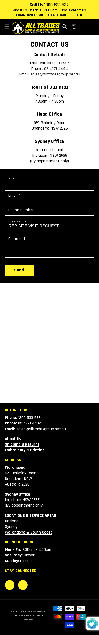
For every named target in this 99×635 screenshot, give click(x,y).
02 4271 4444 (56, 68)
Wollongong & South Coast (28, 532)
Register (75, 15)
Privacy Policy (28, 615)
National (12, 521)
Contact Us (77, 10)
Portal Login (55, 15)
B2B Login (35, 15)
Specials (35, 10)
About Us (20, 10)
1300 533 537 (56, 4)
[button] (7, 26)
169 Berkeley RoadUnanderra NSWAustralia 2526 (20, 478)
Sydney (11, 526)
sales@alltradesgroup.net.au (55, 74)
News (64, 10)
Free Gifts (50, 10)
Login (20, 15)
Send (19, 270)
